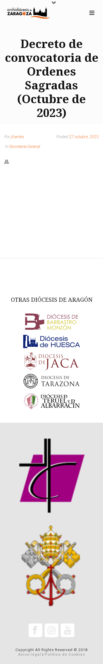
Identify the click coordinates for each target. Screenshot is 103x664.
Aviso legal (29, 654)
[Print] (9, 161)
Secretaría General (24, 146)
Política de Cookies (65, 654)
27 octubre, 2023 (84, 136)
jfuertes (17, 136)
